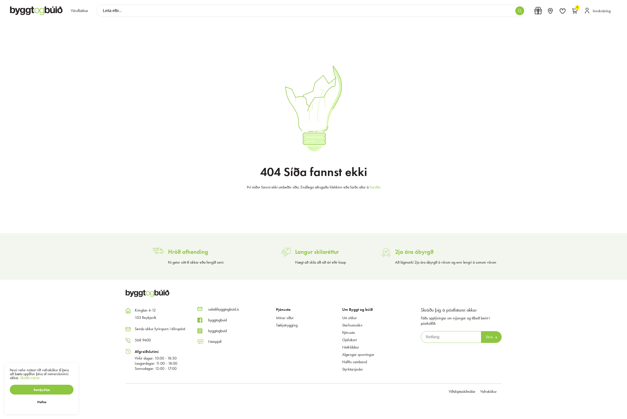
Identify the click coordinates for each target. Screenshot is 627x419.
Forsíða (375, 187)
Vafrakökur (488, 391)
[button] (519, 10)
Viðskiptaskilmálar (462, 391)
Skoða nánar (30, 377)
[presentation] (79, 11)
